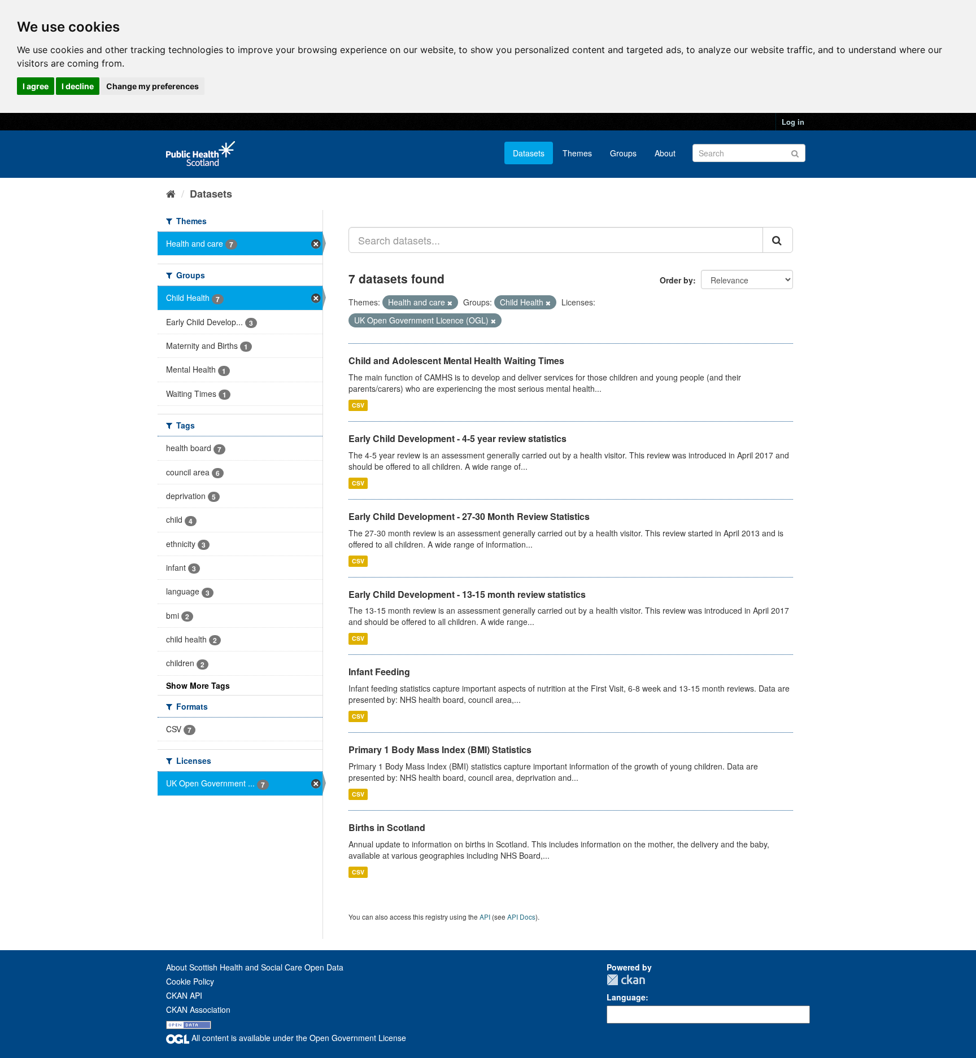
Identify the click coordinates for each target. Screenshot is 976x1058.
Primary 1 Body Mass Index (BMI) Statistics (439, 749)
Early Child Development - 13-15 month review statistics (467, 594)
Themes (577, 153)
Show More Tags (198, 685)
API (485, 916)
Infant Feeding (379, 671)
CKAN (626, 980)
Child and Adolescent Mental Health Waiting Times (456, 360)
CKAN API (184, 995)
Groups (623, 153)
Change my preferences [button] (152, 86)
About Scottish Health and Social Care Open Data (254, 967)
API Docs (521, 916)
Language (626, 997)
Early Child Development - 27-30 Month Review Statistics (469, 516)
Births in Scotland (386, 827)
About (665, 153)
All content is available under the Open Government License (297, 1037)
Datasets (528, 153)
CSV (358, 405)
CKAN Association (198, 1009)
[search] (777, 240)
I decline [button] (78, 86)
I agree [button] (36, 86)
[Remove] (449, 302)
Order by (676, 280)
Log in (793, 121)
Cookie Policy (190, 981)
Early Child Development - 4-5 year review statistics (457, 438)
